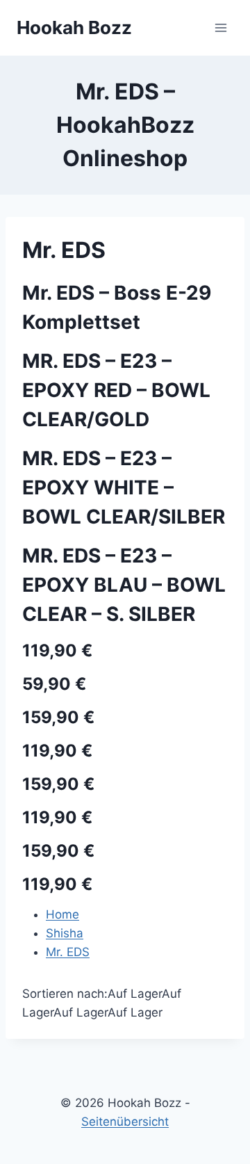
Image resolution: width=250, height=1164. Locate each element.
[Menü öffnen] (220, 27)
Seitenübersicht (125, 1122)
